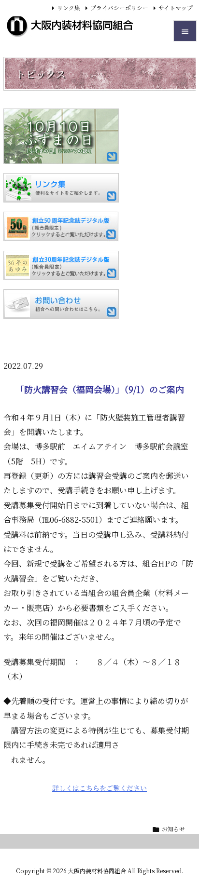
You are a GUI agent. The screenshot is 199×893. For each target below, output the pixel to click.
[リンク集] (61, 188)
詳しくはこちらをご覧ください (99, 788)
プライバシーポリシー (119, 7)
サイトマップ (175, 7)
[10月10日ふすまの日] (61, 136)
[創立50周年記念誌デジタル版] (61, 226)
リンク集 (68, 7)
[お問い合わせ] (61, 304)
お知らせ (173, 829)
